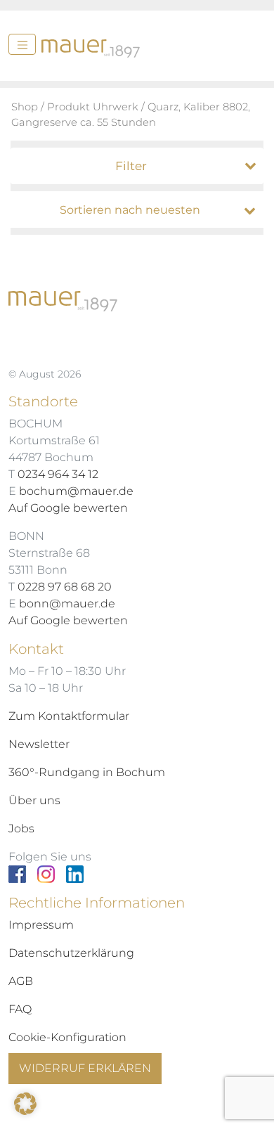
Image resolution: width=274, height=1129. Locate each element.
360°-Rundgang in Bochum (86, 772)
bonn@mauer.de (67, 603)
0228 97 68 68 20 (65, 586)
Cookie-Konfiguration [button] (67, 1037)
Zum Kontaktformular (68, 716)
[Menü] (22, 44)
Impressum (41, 924)
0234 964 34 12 (58, 474)
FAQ (20, 1009)
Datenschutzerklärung (71, 953)
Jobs (21, 828)
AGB (20, 981)
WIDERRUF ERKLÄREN (85, 1068)
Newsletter (39, 744)
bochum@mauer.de (76, 491)
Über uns (34, 800)
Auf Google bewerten (68, 508)
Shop (24, 107)
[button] (25, 1103)
